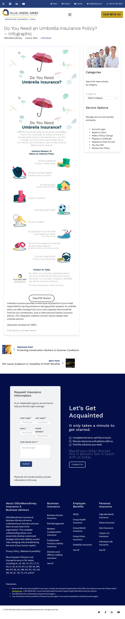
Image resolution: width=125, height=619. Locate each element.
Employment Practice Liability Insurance (55, 543)
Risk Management (55, 523)
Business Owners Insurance (55, 517)
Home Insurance (106, 522)
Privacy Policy (12, 551)
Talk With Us (112, 14)
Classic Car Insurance (104, 535)
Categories (91, 94)
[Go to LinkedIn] (16, 4)
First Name (25, 418)
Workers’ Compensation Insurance (54, 532)
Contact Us (77, 464)
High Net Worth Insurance (106, 516)
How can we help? (28, 442)
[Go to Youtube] (23, 4)
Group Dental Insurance (79, 529)
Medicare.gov (17, 591)
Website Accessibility (30, 551)
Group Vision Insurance (79, 538)
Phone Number (39, 430)
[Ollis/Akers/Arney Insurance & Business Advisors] (20, 14)
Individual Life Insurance (105, 543)
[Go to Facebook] (10, 4)
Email (22, 428)
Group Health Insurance (79, 521)
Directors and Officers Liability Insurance (55, 555)
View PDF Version (42, 298)
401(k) (76, 514)
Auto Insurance (106, 528)
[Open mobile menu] (69, 14)
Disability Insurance (82, 544)
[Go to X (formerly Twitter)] (3, 4)
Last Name (40, 418)
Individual (46, 38)
